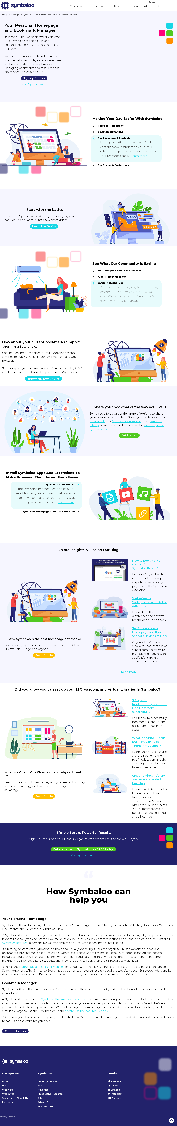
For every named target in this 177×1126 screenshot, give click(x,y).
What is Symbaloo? (81, 6)
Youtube (116, 1098)
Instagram (116, 1094)
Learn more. (139, 155)
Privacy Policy (45, 1102)
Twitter (115, 1085)
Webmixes (8, 1094)
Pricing (98, 6)
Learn (108, 6)
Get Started (129, 435)
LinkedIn (115, 1089)
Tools (41, 1085)
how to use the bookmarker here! (87, 1011)
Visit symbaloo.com (84, 855)
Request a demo (142, 6)
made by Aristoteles (7, 1117)
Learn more (66, 502)
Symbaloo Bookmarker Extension (63, 999)
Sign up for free (34, 78)
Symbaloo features (14, 943)
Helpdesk (7, 1102)
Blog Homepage (10, 14)
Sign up (126, 6)
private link (97, 421)
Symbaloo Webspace (126, 421)
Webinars (7, 1089)
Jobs (40, 1098)
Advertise (43, 1089)
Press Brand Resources (51, 1094)
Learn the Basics (44, 226)
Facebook (116, 1081)
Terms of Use (45, 1106)
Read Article (44, 655)
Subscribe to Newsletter (15, 1098)
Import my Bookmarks (43, 378)
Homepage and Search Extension (42, 966)
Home (5, 1081)
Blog (117, 6)
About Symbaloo (47, 1081)
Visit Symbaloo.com (35, 84)
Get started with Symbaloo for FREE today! (83, 849)
